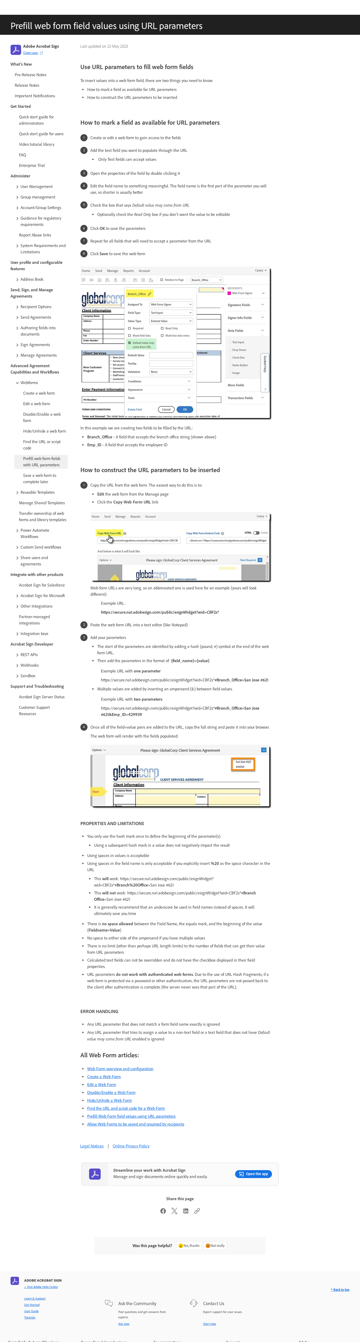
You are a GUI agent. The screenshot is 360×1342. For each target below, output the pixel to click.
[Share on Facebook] (163, 1212)
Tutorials (29, 1317)
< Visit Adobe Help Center (41, 1287)
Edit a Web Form (101, 1084)
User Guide (31, 1311)
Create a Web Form (104, 1076)
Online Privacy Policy (131, 1146)
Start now (209, 1324)
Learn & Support (35, 1298)
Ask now (123, 1324)
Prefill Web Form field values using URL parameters (131, 1116)
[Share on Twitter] (174, 1212)
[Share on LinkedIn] (186, 1212)
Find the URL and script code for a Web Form (126, 1108)
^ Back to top (340, 1290)
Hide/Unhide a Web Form (109, 1100)
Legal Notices (92, 1146)
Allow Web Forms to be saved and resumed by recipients (135, 1124)
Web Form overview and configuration (120, 1068)
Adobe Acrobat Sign (41, 46)
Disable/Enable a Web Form (111, 1092)
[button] (41, 186)
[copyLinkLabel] (197, 1212)
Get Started (32, 1305)
